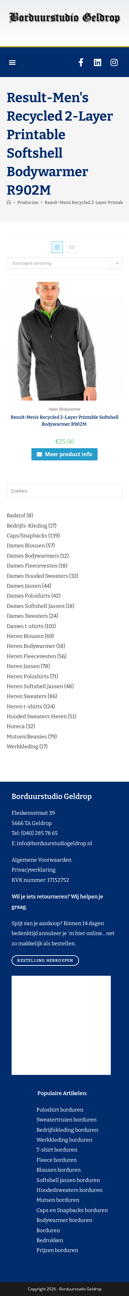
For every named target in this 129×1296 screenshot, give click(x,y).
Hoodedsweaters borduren (57, 1190)
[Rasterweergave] (57, 247)
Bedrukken (37, 1240)
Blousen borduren (46, 1170)
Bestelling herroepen (45, 960)
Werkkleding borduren (52, 1140)
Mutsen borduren (55, 1200)
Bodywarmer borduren (52, 1220)
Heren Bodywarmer (64, 409)
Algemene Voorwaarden (41, 860)
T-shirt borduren (44, 1150)
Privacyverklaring (34, 870)
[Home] (9, 202)
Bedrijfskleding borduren (55, 1130)
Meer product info (68, 454)
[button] (12, 62)
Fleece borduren (44, 1160)
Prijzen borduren (45, 1250)
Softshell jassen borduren (56, 1180)
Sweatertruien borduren (54, 1120)
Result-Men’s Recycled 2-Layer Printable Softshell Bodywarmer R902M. (64, 420)
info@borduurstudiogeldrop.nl (54, 843)
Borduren (52, 1230)
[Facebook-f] (81, 62)
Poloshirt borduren (56, 1110)
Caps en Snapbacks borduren (60, 1210)
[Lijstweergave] (71, 247)
